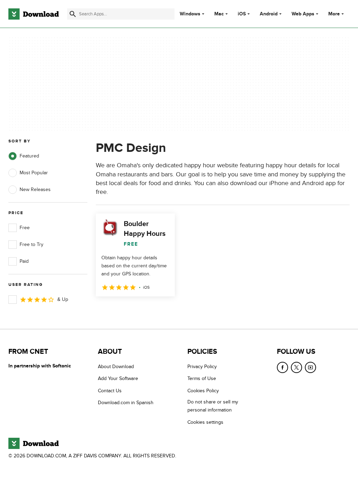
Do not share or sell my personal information (212, 406)
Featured (29, 156)
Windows (190, 14)
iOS (242, 14)
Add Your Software (118, 378)
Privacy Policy (202, 367)
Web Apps (303, 14)
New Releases (35, 189)
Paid (24, 261)
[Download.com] (33, 14)
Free (25, 228)
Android (269, 14)
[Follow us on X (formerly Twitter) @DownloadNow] (296, 367)
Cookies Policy (203, 391)
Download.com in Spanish (125, 403)
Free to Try (31, 244)
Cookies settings (205, 422)
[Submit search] (72, 14)
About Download (116, 367)
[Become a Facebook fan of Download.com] (282, 367)
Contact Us (110, 391)
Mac (219, 14)
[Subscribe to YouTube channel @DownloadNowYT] (310, 367)
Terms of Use (201, 378)
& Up (62, 299)
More (334, 14)
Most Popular (34, 173)
